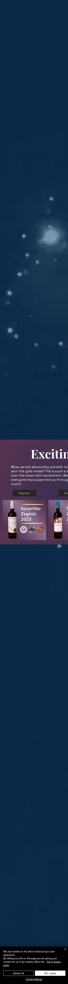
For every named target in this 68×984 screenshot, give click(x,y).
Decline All (18, 973)
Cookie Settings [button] (34, 979)
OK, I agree (50, 973)
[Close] (63, 951)
